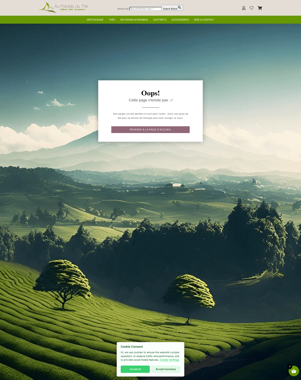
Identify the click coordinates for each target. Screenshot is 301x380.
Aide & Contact (204, 19)
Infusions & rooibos (134, 19)
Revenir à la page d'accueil (150, 129)
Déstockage (95, 19)
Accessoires (180, 19)
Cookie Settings (169, 359)
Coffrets (159, 19)
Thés (112, 19)
